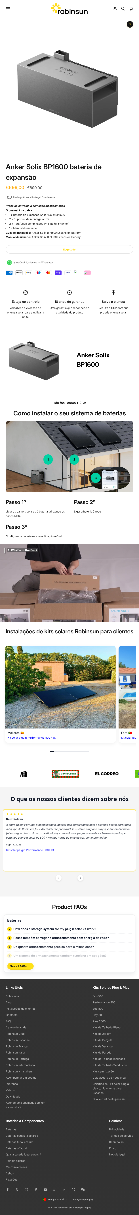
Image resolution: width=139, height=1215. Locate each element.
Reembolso (116, 1142)
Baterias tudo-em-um (19, 1142)
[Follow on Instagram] (26, 1189)
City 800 (98, 1015)
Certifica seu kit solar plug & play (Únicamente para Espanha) (111, 1088)
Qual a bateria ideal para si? (23, 1154)
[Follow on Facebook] (7, 1189)
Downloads (13, 1096)
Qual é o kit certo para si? (109, 1099)
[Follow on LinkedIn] (64, 1189)
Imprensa (12, 1084)
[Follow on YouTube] (45, 1189)
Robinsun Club (15, 1033)
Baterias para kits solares (22, 1135)
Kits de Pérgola (102, 1040)
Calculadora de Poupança (109, 1077)
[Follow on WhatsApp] (73, 1189)
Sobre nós (12, 996)
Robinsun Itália (15, 1052)
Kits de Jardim (102, 1033)
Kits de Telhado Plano (107, 1027)
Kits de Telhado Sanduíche (110, 1065)
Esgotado (69, 249)
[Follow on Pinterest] (36, 1189)
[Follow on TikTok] (54, 1189)
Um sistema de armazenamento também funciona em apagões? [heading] (59, 955)
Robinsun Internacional (20, 1065)
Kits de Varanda (103, 1046)
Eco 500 (98, 996)
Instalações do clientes (20, 1008)
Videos (10, 1090)
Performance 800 (104, 1002)
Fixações (11, 1179)
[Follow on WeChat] (83, 1189)
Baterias (11, 1129)
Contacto (12, 1015)
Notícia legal (117, 1154)
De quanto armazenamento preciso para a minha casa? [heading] (53, 947)
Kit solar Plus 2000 (18, 853)
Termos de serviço (121, 1135)
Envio (112, 1148)
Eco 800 (98, 1008)
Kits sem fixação (103, 1071)
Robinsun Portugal (18, 1059)
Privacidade (116, 1129)
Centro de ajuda (16, 1027)
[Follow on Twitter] (17, 1189)
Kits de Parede (102, 1052)
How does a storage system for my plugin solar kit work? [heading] (54, 929)
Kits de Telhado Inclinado (109, 1059)
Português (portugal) (83, 1199)
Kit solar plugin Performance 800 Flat (32, 737)
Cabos (10, 1173)
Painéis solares (15, 1160)
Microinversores (16, 1167)
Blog (9, 1002)
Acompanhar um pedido (21, 1077)
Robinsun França (17, 1046)
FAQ (8, 1021)
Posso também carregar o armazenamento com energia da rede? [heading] (61, 938)
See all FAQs (20, 966)
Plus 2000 (99, 1021)
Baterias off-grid (16, 1148)
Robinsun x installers (19, 1071)
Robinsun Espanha (18, 1040)
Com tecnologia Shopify (79, 1207)
